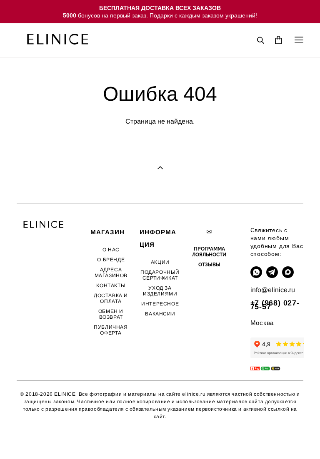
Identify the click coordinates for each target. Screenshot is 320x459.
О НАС (111, 250)
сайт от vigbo (33, 439)
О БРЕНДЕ (111, 260)
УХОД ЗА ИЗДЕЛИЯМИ (160, 291)
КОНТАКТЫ (110, 285)
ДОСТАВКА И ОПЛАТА (111, 298)
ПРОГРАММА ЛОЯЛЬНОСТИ (209, 252)
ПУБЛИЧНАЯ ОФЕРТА (111, 330)
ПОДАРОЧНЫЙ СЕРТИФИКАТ (160, 275)
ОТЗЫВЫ (209, 265)
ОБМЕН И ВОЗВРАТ (110, 314)
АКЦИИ (160, 262)
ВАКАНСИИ (160, 314)
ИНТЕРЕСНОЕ (160, 304)
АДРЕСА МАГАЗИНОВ (111, 272)
